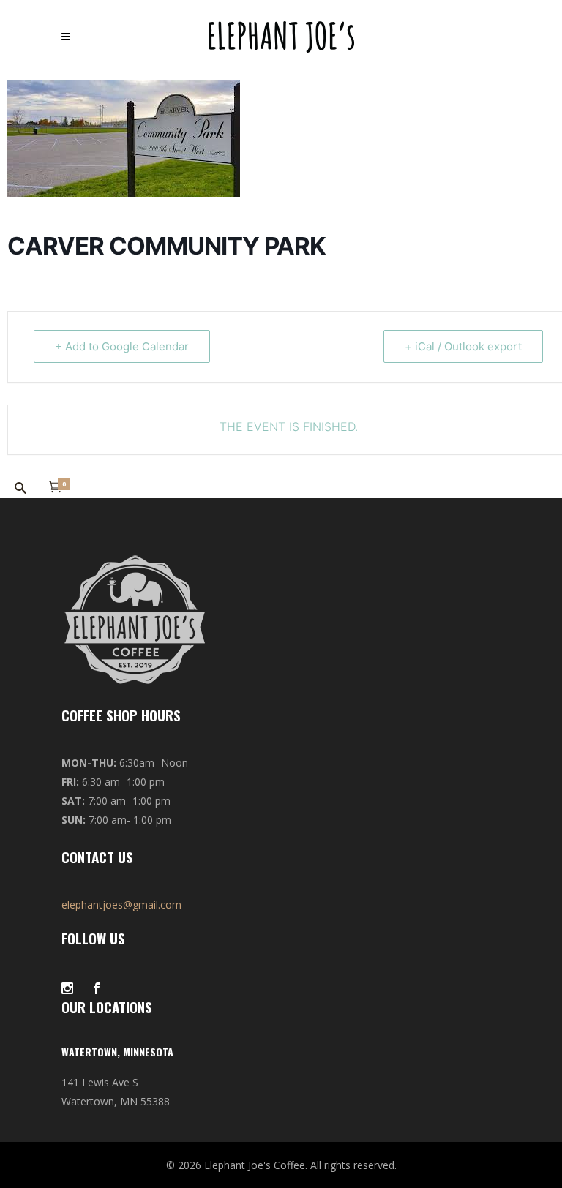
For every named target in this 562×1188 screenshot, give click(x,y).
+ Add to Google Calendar (122, 346)
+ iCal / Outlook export (463, 346)
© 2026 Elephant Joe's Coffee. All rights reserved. (281, 1165)
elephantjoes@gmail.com (121, 904)
